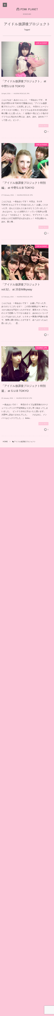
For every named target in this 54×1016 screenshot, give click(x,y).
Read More (43, 125)
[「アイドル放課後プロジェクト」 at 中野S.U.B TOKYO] (24, 59)
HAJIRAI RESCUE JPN (21, 93)
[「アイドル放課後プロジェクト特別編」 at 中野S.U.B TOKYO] (24, 160)
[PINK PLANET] (27, 9)
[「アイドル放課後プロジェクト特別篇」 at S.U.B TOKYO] (24, 363)
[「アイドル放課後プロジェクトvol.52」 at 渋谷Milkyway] (24, 262)
